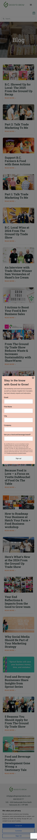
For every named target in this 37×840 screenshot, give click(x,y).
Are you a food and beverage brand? (17, 434)
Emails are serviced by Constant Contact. (16, 453)
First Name (8, 406)
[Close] (33, 378)
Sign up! (18, 458)
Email (6, 397)
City (5, 416)
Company (7, 425)
